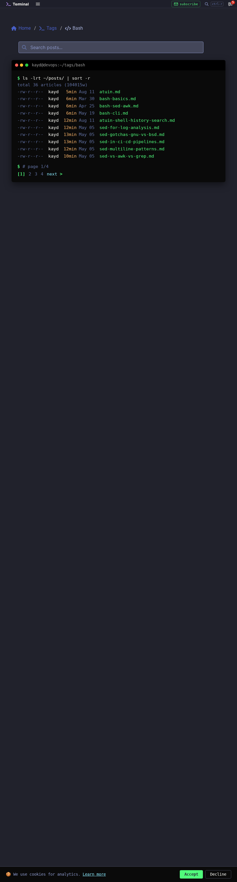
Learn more (94, 874)
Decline (218, 874)
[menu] (38, 4)
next (54, 173)
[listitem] (118, 92)
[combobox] (110, 47)
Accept (191, 874)
